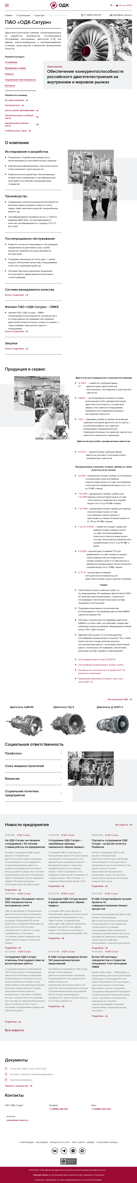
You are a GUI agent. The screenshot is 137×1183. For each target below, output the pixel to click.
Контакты (10, 85)
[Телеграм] (64, 1151)
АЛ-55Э (82, 452)
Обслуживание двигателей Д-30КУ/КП (97, 659)
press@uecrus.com (98, 1170)
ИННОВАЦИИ (42, 1142)
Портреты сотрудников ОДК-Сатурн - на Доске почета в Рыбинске (110, 844)
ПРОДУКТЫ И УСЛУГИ (60, 1142)
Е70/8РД (82, 551)
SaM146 (81, 398)
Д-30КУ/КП (82, 385)
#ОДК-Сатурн (23, 835)
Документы (16, 1060)
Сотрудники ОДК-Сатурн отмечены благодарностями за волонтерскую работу (24, 960)
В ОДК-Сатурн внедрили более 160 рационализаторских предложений (67, 960)
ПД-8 (80, 419)
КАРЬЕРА (90, 1142)
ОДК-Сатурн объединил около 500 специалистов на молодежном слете (24, 902)
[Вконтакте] (55, 1151)
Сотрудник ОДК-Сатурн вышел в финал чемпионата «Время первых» (67, 902)
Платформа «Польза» (107, 1142)
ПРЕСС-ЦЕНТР (78, 1142)
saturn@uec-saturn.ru (17, 1120)
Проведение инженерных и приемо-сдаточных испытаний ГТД (100, 680)
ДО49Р (81, 475)
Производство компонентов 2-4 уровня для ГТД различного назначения (101, 672)
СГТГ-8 (81, 572)
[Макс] (82, 1151)
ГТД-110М (82, 508)
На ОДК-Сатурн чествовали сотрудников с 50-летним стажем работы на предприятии (25, 844)
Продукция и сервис (15, 68)
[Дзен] (73, 1151)
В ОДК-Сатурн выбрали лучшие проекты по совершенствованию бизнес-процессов (111, 903)
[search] (111, 5)
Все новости (14, 1030)
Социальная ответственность (20, 79)
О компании (11, 62)
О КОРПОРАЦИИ (26, 1142)
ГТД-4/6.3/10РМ (85, 526)
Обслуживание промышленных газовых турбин (100, 665)
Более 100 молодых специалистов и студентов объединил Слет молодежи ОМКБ (109, 961)
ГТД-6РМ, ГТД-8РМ (82, 495)
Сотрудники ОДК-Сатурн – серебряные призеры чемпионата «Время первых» (66, 844)
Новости (9, 74)
